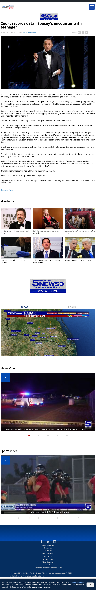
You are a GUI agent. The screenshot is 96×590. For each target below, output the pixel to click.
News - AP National (29, 33)
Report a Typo (7, 190)
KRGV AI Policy (48, 559)
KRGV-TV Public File (48, 554)
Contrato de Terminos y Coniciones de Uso (48, 568)
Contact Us (48, 556)
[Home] (15, 7)
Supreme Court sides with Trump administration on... (13, 261)
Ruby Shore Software (38, 576)
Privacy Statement (48, 562)
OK (90, 585)
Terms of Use (48, 565)
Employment (48, 548)
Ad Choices (48, 551)
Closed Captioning (48, 545)
